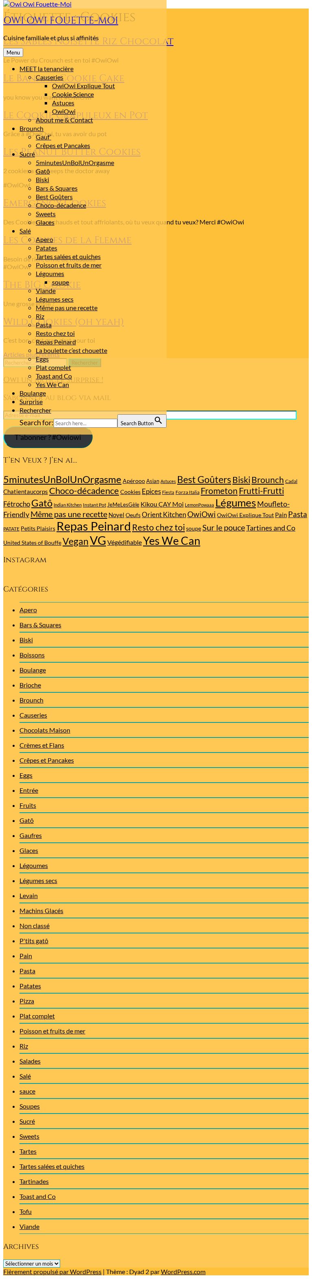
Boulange (33, 393)
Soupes (30, 1106)
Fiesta (168, 492)
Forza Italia (187, 492)
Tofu (26, 1211)
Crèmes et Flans (42, 745)
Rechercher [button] (35, 410)
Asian (152, 481)
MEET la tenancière (47, 68)
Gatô (43, 171)
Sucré (27, 154)
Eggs (42, 359)
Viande (46, 290)
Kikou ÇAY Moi (162, 504)
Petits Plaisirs (38, 528)
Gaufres (31, 835)
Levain (29, 895)
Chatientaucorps (25, 491)
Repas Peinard (56, 342)
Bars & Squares (57, 188)
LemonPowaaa (199, 504)
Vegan (76, 541)
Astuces (63, 103)
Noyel (116, 514)
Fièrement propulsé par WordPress (52, 1271)
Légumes (235, 502)
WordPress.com (183, 1271)
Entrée (29, 790)
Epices (151, 491)
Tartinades (34, 1181)
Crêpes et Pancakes (63, 145)
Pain (281, 514)
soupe (60, 282)
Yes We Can (52, 384)
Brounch (31, 128)
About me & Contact (64, 120)
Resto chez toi (55, 333)
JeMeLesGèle (123, 504)
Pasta (44, 324)
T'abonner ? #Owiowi (48, 437)
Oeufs (133, 514)
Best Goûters (54, 196)
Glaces (45, 222)
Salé (25, 231)
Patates (46, 248)
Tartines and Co (270, 527)
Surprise (31, 401)
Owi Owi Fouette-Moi (60, 20)
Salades (30, 1061)
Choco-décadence (61, 205)
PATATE (11, 529)
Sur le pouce (223, 527)
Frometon (219, 491)
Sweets (46, 214)
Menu (13, 52)
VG (98, 540)
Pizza (27, 1001)
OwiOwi (64, 111)
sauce (27, 1091)
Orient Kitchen (164, 514)
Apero (44, 239)
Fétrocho (16, 504)
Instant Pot (94, 505)
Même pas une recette (67, 307)
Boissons (32, 655)
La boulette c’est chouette (71, 350)
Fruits (28, 805)
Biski (42, 179)
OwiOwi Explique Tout (83, 85)
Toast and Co (54, 376)
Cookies (130, 491)
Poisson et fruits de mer (69, 265)
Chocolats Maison (45, 730)
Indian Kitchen (68, 504)
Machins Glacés (41, 910)
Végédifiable (124, 542)
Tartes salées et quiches (68, 256)
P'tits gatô (34, 940)
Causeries (49, 77)
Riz (40, 316)
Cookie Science (73, 94)
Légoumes (50, 273)
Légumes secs (55, 299)
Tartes (28, 1151)
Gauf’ (43, 137)
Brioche (30, 685)
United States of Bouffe (32, 542)
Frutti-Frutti (261, 491)
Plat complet (53, 367)
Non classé (35, 925)
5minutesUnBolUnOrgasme (75, 162)
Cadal (291, 481)
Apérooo (134, 480)
